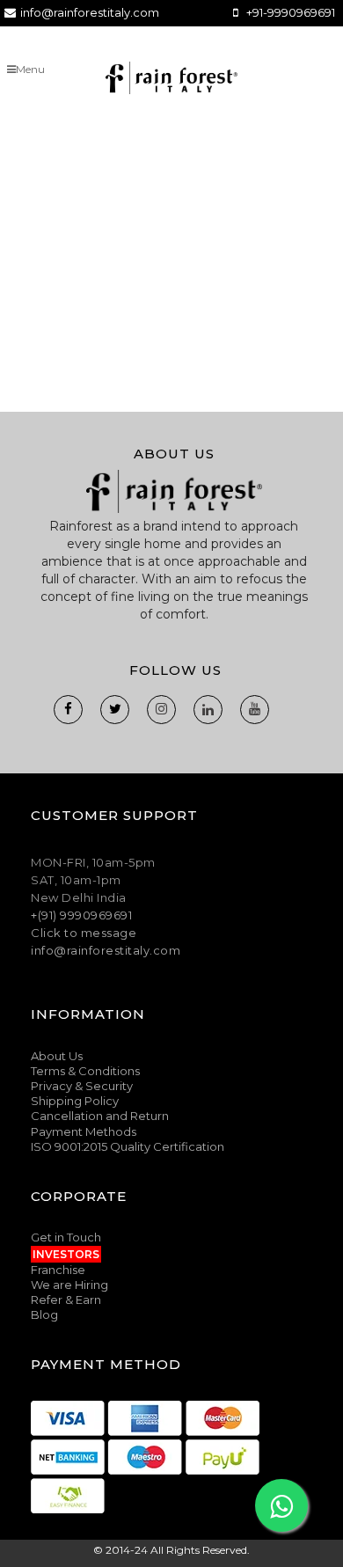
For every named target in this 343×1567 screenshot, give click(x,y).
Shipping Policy (75, 1101)
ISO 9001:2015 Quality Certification (127, 1146)
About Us (57, 1056)
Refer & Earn (66, 1299)
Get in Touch (66, 1237)
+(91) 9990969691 (81, 915)
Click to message (83, 933)
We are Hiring (69, 1285)
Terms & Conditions (85, 1071)
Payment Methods (83, 1131)
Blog (44, 1314)
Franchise (58, 1270)
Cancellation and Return (100, 1116)
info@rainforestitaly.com (89, 12)
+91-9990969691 (290, 12)
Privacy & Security (82, 1086)
